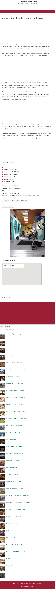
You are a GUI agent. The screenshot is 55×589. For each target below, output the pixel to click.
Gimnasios (7, 297)
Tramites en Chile (27, 1)
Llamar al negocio (8, 206)
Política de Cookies (37, 583)
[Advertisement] (27, 32)
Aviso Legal (15, 583)
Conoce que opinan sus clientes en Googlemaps (15, 200)
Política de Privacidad (25, 583)
